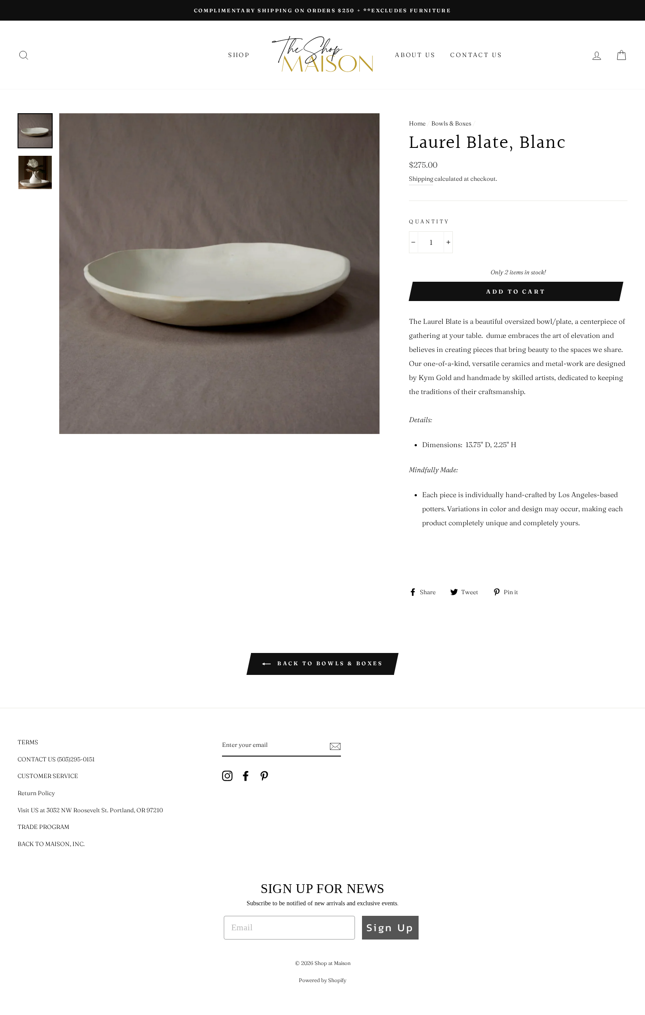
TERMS (28, 742)
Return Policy (36, 792)
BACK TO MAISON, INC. (51, 843)
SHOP (239, 55)
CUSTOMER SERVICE (48, 775)
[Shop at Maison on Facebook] (245, 776)
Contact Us (476, 55)
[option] (322, 10)
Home (417, 123)
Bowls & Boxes (451, 123)
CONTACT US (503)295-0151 (56, 759)
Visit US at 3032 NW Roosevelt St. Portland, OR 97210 (90, 810)
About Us (415, 55)
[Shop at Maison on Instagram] (227, 776)
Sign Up (390, 927)
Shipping (421, 178)
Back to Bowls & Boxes (328, 663)
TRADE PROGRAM (43, 826)
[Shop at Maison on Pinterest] (264, 776)
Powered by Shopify (322, 980)
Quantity (429, 221)
